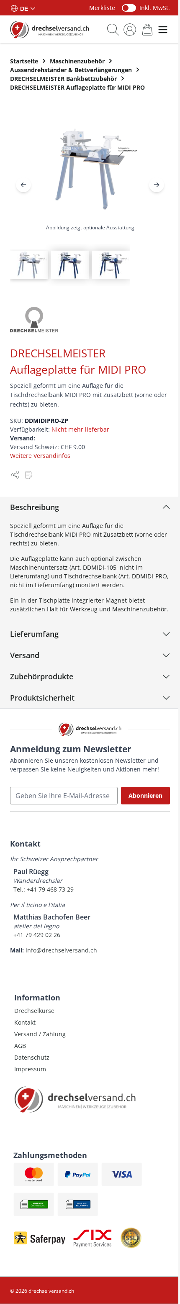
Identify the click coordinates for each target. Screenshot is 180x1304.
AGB (20, 1046)
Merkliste (102, 8)
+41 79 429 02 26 (36, 935)
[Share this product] (15, 475)
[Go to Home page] (49, 29)
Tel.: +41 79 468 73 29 (43, 889)
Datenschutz (31, 1057)
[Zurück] (23, 185)
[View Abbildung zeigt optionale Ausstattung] (29, 265)
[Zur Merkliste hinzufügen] (28, 475)
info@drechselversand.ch (61, 950)
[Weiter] (157, 185)
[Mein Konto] (129, 29)
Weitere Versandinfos (40, 456)
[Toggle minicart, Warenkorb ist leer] (147, 29)
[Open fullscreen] (90, 175)
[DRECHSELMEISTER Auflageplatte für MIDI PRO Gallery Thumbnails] (70, 265)
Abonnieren (145, 795)
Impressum (30, 1069)
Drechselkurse (34, 1011)
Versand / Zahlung (40, 1034)
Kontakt (25, 1022)
